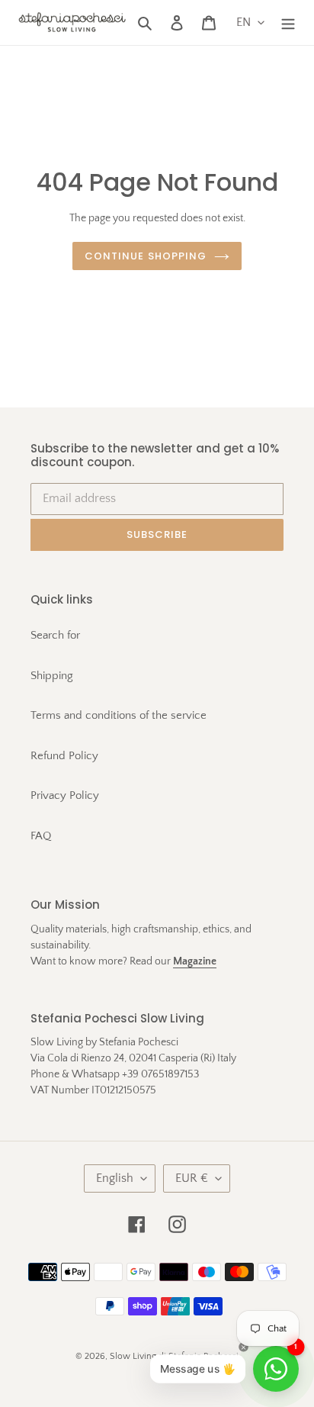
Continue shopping (146, 256)
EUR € (191, 1178)
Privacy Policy (64, 795)
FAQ (40, 835)
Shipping (51, 675)
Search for (55, 635)
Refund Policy (64, 755)
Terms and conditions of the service (118, 715)
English (114, 1178)
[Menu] (288, 22)
